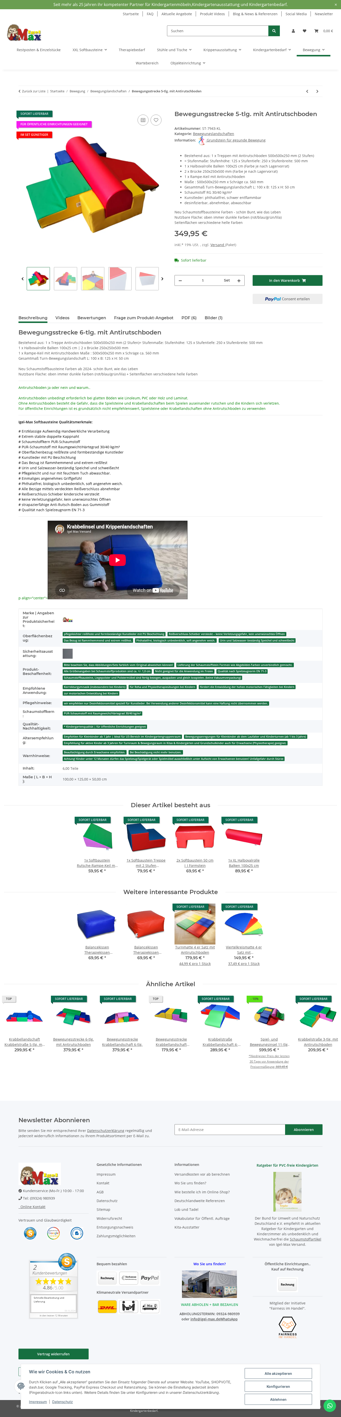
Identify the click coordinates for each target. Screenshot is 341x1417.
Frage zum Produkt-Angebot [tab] (143, 317)
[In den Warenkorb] (22, 108)
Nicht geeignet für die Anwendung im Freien (184, 671)
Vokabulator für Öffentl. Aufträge (202, 1218)
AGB (100, 1192)
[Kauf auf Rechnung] (287, 1284)
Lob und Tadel (186, 1209)
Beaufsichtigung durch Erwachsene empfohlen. (94, 752)
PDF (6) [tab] (189, 317)
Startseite (131, 13)
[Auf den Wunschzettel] (156, 120)
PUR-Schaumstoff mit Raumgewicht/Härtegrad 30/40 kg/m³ (102, 713)
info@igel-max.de (205, 1319)
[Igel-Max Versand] (68, 619)
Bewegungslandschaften (213, 133)
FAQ (150, 13)
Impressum (38, 1402)
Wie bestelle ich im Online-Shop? (202, 1192)
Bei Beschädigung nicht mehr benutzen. (155, 752)
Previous (22, 279)
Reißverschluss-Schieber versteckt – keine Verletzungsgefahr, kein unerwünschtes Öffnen (227, 634)
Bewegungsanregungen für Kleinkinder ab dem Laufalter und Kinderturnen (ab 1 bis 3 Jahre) (245, 736)
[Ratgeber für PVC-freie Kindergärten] (287, 1191)
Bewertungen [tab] (91, 317)
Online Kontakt (31, 1206)
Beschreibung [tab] (32, 317)
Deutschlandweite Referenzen (199, 1200)
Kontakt (103, 1183)
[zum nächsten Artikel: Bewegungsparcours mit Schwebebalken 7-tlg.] (317, 91)
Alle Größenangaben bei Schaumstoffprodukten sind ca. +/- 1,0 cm (107, 671)
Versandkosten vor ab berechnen (202, 1174)
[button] (293, 30)
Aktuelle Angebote (177, 13)
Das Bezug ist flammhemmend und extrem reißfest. (98, 640)
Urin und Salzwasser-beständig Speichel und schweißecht (257, 640)
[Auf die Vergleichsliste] (143, 120)
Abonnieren (304, 1129)
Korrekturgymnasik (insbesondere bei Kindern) (94, 687)
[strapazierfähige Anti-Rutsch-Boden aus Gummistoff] (68, 654)
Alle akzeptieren (278, 1373)
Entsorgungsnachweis (115, 1227)
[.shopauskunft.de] (77, 1233)
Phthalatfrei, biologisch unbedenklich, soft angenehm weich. (175, 640)
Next (162, 279)
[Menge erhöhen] (238, 280)
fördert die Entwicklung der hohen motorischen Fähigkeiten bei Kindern (247, 687)
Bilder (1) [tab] (214, 317)
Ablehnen (278, 1399)
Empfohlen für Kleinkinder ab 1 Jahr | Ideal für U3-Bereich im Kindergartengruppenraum (122, 736)
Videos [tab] (62, 317)
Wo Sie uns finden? (190, 1183)
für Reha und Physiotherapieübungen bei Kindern (162, 687)
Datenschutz (62, 1402)
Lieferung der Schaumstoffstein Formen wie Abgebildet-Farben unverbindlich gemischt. (234, 665)
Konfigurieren (278, 1386)
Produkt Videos (212, 13)
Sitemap (103, 1209)
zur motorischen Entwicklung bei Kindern (91, 693)
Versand (217, 244)
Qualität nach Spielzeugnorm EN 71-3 (242, 671)
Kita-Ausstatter (186, 1227)
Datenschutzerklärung (105, 1130)
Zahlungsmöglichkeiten (116, 1236)
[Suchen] (274, 30)
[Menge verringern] (180, 280)
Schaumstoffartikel (305, 1239)
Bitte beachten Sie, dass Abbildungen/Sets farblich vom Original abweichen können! (118, 665)
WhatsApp (229, 1319)
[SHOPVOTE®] (30, 1233)
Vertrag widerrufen (53, 1354)
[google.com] (53, 1233)
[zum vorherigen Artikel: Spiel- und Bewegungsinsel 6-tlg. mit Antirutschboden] (307, 91)
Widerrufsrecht (109, 1218)
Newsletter (324, 13)
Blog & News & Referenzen (255, 13)
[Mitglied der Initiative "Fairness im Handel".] (288, 1327)
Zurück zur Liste (33, 91)
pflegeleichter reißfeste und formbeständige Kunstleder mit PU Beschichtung (114, 634)
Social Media (296, 13)
